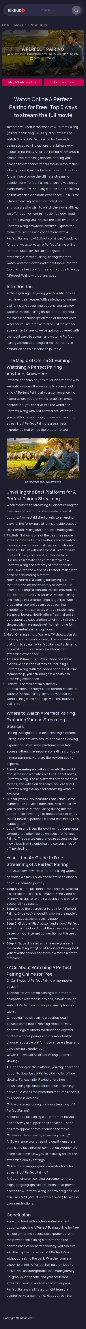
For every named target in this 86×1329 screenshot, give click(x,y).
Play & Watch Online (22, 82)
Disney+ (13, 684)
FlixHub (12, 535)
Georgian (62, 54)
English (73, 54)
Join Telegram (64, 82)
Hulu (10, 634)
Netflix (12, 580)
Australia (16, 54)
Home (5, 25)
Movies (18, 25)
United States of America (37, 54)
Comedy (38, 58)
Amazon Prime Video (22, 659)
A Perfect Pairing (38, 25)
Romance (49, 58)
